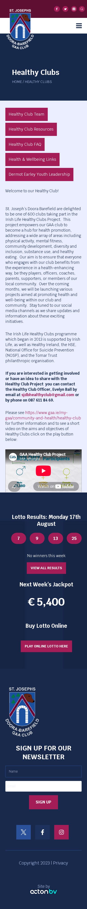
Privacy (60, 863)
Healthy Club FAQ (25, 144)
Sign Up (43, 802)
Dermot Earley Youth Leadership (39, 174)
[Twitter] (65, 9)
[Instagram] (74, 9)
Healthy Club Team (26, 114)
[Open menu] (80, 25)
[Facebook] (57, 9)
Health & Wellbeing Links (32, 159)
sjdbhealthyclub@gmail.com (47, 394)
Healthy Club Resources (31, 129)
